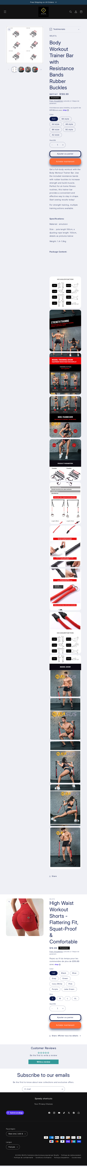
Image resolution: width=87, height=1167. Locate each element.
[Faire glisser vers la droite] (41, 69)
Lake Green (69, 989)
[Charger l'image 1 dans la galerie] (14, 69)
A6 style (69, 124)
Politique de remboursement (71, 1155)
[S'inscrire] (62, 1089)
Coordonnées (76, 1157)
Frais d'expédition (56, 101)
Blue (74, 973)
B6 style (55, 130)
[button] (5, 11)
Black (63, 973)
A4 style (55, 124)
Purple (55, 989)
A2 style (55, 135)
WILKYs (24, 1155)
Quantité (53, 140)
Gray (54, 978)
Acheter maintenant (65, 161)
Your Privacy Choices (43, 1104)
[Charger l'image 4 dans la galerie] (35, 69)
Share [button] (54, 876)
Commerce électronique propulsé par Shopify (43, 1155)
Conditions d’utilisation (44, 1157)
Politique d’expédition (61, 1157)
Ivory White (57, 984)
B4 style (65, 119)
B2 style (69, 130)
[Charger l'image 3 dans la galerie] (28, 69)
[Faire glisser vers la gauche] (8, 69)
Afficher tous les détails (68, 1036)
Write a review (43, 1062)
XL (75, 998)
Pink (70, 984)
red (53, 973)
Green (65, 978)
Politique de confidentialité (23, 1157)
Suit (54, 119)
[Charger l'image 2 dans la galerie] (21, 69)
